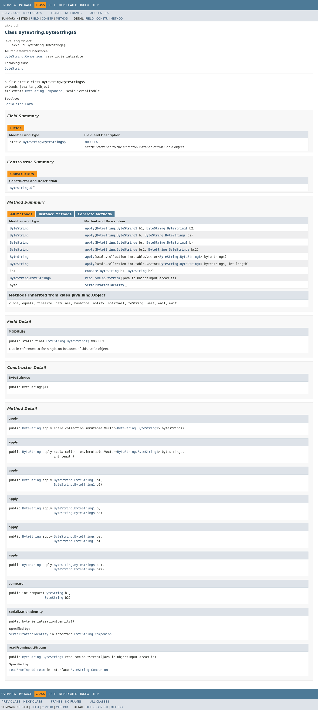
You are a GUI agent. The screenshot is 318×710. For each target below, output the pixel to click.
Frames (56, 13)
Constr (47, 18)
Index (84, 5)
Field (35, 18)
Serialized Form (19, 104)
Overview (8, 5)
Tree (52, 5)
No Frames (73, 13)
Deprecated (68, 5)
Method (62, 18)
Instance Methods (55, 214)
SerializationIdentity (104, 285)
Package (25, 5)
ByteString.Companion (23, 56)
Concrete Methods (95, 214)
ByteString (14, 68)
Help (95, 5)
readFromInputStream (102, 278)
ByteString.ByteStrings (165, 235)
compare (91, 271)
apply (89, 228)
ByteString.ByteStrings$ (44, 142)
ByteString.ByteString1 (116, 228)
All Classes (99, 13)
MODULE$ (91, 142)
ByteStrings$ (21, 188)
